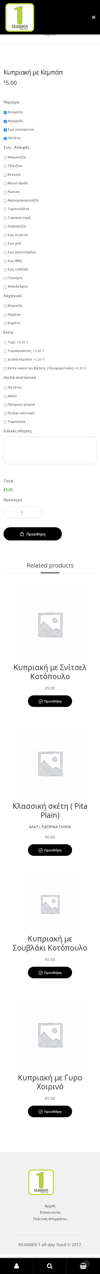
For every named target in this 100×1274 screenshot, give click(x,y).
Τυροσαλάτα (18, 209)
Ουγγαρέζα (17, 226)
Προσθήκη (36, 534)
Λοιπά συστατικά (19, 377)
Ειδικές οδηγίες (17, 431)
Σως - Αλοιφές (16, 147)
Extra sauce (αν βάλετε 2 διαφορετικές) (47, 368)
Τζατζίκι (15, 165)
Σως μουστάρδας (22, 252)
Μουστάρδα (18, 183)
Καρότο (14, 323)
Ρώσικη (14, 191)
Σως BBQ (15, 260)
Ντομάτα (15, 112)
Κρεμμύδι (15, 121)
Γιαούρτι (15, 278)
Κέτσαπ (14, 174)
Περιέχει (11, 102)
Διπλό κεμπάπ (26, 359)
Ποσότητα (12, 499)
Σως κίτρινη (18, 234)
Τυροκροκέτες (26, 350)
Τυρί (18, 342)
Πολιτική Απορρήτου (50, 1218)
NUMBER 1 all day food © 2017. (50, 1244)
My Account (16, 1266)
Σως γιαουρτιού (21, 129)
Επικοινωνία (50, 1212)
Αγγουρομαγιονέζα (23, 200)
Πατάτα (14, 138)
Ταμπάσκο (17, 421)
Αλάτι (12, 396)
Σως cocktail (18, 269)
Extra (8, 332)
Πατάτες (15, 387)
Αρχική (50, 1205)
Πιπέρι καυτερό (21, 413)
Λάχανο (14, 314)
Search (50, 1266)
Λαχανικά (12, 295)
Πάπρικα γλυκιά (21, 404)
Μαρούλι (15, 305)
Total (8, 481)
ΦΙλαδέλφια (18, 286)
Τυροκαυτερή (19, 217)
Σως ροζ (14, 243)
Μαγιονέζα (17, 157)
